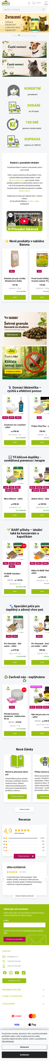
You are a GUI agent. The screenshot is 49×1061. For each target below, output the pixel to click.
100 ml (18, 417)
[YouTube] (17, 972)
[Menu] (46, 3)
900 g (39, 563)
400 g (32, 563)
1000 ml (35, 490)
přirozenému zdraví (18, 180)
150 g (11, 487)
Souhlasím (24, 1055)
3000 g (15, 490)
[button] (2, 23)
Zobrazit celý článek (17, 796)
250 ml (39, 487)
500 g (12, 271)
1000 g (8, 490)
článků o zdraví (24, 191)
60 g (39, 417)
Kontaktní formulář (14, 980)
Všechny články (24, 809)
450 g (15, 636)
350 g (12, 563)
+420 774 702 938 (14, 966)
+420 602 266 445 (14, 961)
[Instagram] (10, 972)
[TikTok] (23, 972)
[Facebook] (4, 972)
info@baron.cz (12, 957)
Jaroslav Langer (33, 201)
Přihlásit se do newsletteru (14, 939)
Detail (15, 297)
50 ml (11, 417)
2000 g (12, 566)
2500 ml (43, 490)
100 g (5, 563)
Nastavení (24, 1047)
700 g (18, 563)
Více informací (8, 1041)
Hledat (43, 9)
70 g (39, 271)
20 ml (5, 417)
